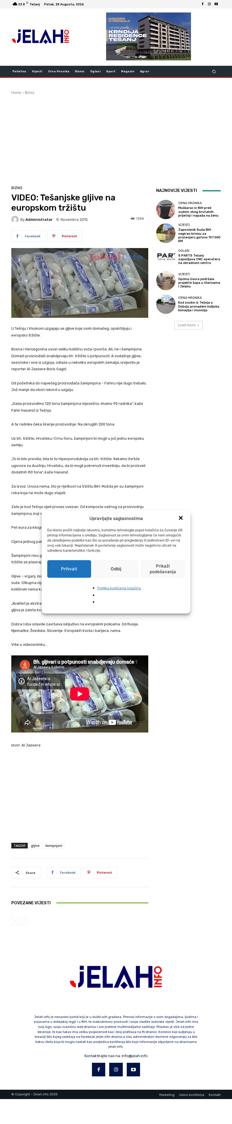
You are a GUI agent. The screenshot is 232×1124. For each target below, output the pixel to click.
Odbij (116, 568)
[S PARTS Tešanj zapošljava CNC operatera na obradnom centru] (165, 256)
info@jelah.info (135, 1056)
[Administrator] (15, 219)
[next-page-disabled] (23, 921)
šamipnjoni (53, 845)
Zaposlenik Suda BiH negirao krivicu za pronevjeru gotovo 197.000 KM (199, 235)
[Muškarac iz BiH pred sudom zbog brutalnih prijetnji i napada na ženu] (165, 209)
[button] (181, 518)
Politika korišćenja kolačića (119, 588)
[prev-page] (14, 921)
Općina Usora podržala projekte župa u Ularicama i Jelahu (199, 282)
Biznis (29, 92)
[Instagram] (209, 4)
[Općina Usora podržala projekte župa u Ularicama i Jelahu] (165, 280)
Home (16, 92)
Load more (187, 325)
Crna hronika (190, 203)
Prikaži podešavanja (163, 568)
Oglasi (183, 250)
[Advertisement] (116, 137)
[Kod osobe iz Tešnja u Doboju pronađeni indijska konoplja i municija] (165, 304)
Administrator (39, 219)
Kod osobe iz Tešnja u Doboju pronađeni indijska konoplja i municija (198, 306)
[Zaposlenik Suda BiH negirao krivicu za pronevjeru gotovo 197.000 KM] (165, 233)
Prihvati (69, 568)
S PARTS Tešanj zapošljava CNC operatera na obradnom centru (199, 259)
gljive (35, 845)
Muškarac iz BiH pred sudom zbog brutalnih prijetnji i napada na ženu (198, 211)
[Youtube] (216, 4)
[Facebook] (202, 4)
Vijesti (184, 225)
